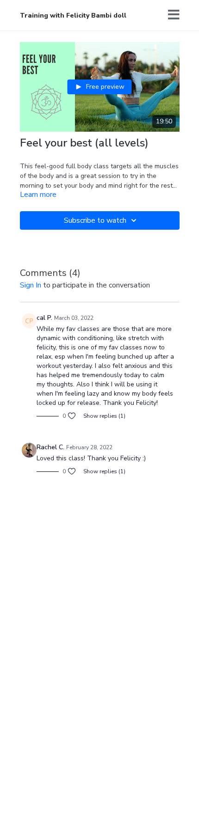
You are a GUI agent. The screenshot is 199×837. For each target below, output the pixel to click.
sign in (30, 285)
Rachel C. (50, 447)
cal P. (44, 317)
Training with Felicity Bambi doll (73, 15)
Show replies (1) (104, 416)
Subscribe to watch (95, 220)
